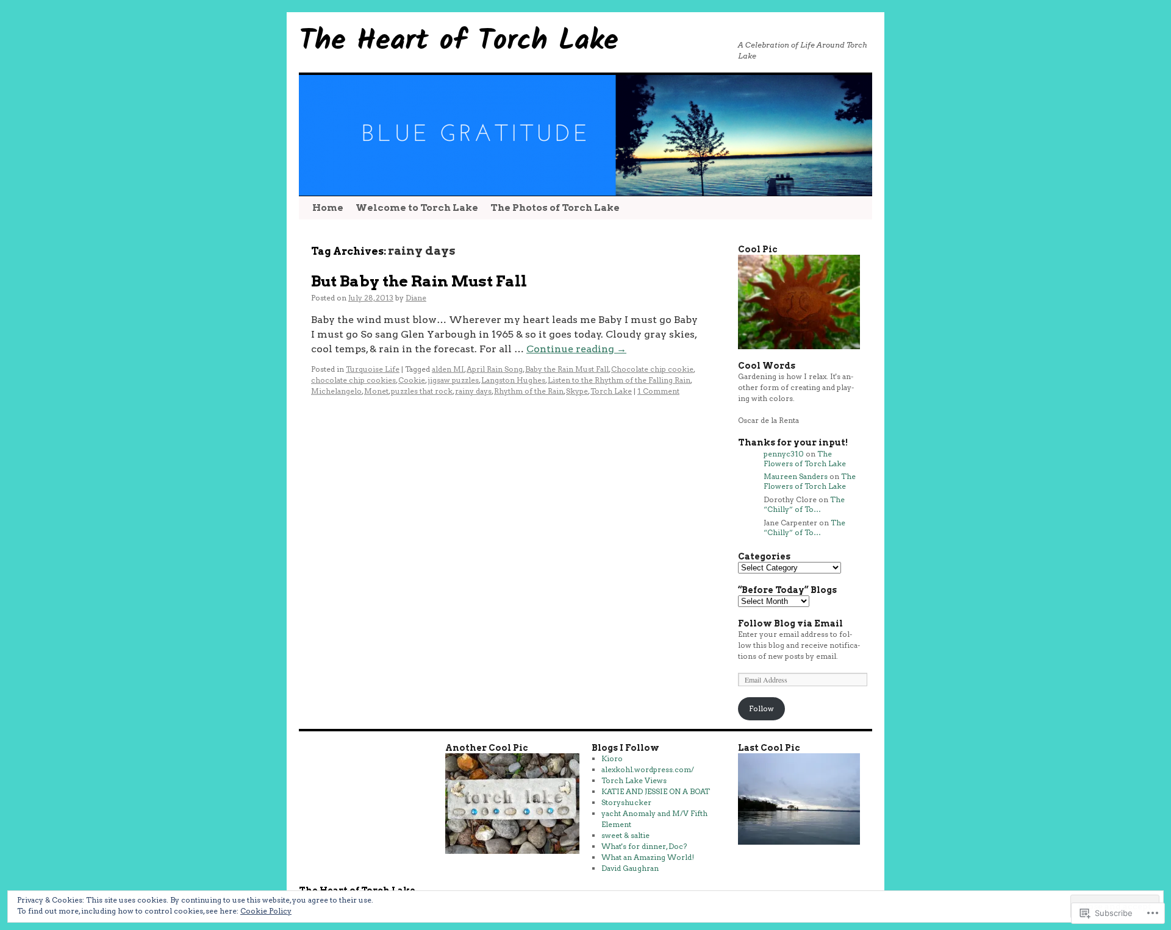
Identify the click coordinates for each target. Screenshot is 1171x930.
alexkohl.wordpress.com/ (647, 769)
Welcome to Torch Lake (417, 207)
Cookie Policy (266, 910)
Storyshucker (626, 802)
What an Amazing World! (647, 857)
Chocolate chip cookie (652, 369)
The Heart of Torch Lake (458, 41)
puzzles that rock (422, 391)
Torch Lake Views (634, 780)
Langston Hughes (513, 380)
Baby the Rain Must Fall (567, 369)
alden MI (448, 369)
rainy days (473, 391)
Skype (577, 391)
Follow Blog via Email (790, 623)
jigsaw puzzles (453, 380)
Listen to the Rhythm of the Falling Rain (619, 380)
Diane (416, 297)
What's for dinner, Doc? (644, 846)
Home (327, 207)
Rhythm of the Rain (529, 391)
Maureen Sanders (796, 476)
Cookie (411, 380)
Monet (376, 391)
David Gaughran (630, 868)
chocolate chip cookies (353, 380)
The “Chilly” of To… (804, 504)
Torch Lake (611, 391)
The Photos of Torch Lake (555, 207)
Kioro (612, 758)
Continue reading (576, 349)
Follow (761, 708)
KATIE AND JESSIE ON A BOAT (655, 791)
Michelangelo (336, 391)
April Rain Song (495, 369)
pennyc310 (784, 453)
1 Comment (658, 391)
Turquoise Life (372, 369)
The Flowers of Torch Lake (805, 459)
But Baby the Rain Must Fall (419, 281)
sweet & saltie (625, 835)
